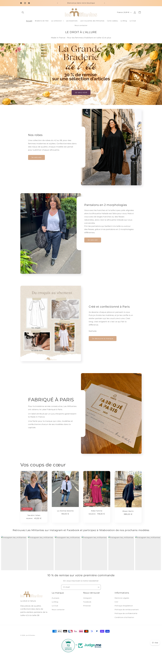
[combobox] (96, 340)
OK (96, 346)
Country (87, 336)
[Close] (108, 305)
